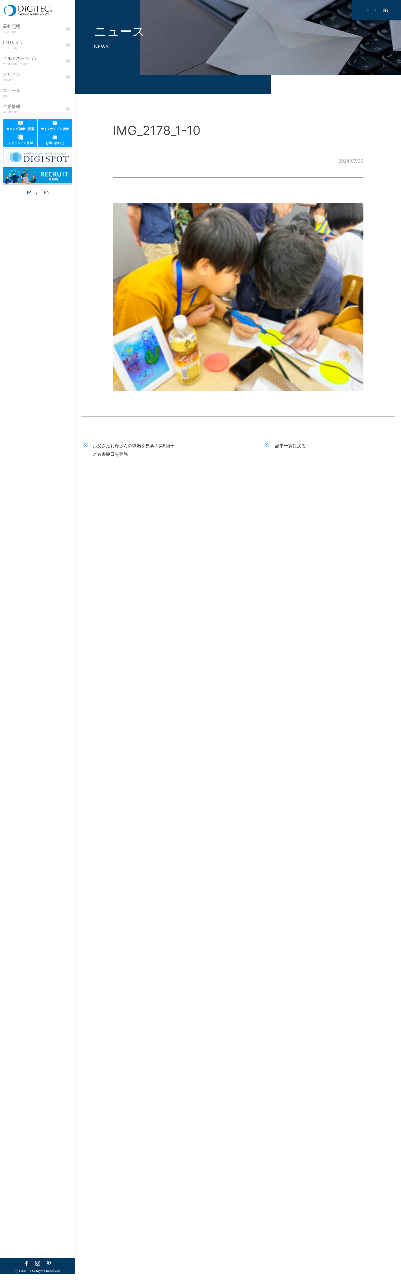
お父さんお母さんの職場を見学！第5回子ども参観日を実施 (133, 450)
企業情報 (11, 109)
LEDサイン (13, 45)
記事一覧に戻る (290, 445)
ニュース (11, 93)
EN (47, 192)
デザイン (11, 77)
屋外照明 (11, 29)
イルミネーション (20, 61)
